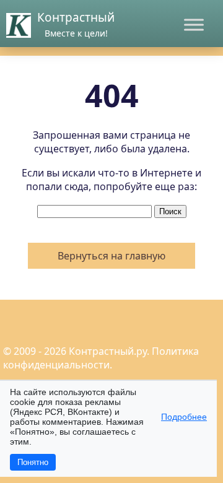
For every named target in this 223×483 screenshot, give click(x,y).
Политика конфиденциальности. (101, 358)
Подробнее (184, 417)
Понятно (32, 462)
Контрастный (76, 17)
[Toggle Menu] (194, 24)
